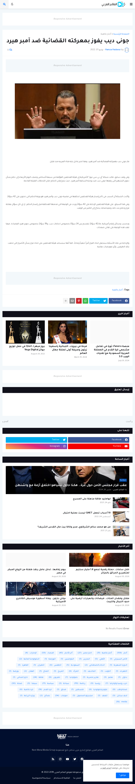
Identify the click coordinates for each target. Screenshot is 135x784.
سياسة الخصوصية (41, 778)
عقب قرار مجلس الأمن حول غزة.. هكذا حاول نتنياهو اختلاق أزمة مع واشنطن (71, 485)
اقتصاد (48, 653)
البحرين (84, 659)
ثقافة (38, 677)
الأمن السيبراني (118, 659)
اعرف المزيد (105, 768)
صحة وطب (120, 690)
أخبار (122, 653)
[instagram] (60, 759)
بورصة (14, 671)
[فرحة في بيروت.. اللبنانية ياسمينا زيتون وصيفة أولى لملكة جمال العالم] (67, 332)
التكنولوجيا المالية (29, 659)
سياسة (48, 684)
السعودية (73, 665)
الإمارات (31, 653)
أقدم (6, 422)
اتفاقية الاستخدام (62, 778)
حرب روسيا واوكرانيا (116, 684)
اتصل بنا (77, 778)
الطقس (55, 665)
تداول (122, 677)
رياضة (79, 684)
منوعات (61, 696)
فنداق (61, 690)
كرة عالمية (26, 690)
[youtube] (67, 759)
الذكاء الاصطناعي (95, 665)
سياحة (64, 684)
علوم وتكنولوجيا (98, 690)
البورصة (50, 659)
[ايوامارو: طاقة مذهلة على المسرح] (121, 502)
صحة (17, 684)
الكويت (106, 671)
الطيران (39, 665)
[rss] (53, 759)
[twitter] (75, 759)
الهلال (29, 671)
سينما (32, 684)
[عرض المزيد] (65, 301)
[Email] (72, 301)
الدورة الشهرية (118, 665)
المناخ (44, 671)
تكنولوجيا (71, 677)
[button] (131, 4)
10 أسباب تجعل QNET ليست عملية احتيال (87, 513)
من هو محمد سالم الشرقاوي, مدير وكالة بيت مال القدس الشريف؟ (74, 527)
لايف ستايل (120, 696)
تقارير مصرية (91, 677)
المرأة (74, 671)
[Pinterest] (79, 301)
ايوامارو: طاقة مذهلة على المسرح (92, 499)
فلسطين (77, 690)
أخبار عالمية (106, 34)
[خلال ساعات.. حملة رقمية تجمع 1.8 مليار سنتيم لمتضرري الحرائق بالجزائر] (99, 560)
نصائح (45, 696)
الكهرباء (121, 671)
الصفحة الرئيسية (121, 34)
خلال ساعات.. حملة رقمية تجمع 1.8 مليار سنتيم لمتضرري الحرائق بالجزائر (102, 571)
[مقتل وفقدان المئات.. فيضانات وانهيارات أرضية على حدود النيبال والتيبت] (99, 589)
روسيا (95, 684)
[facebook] (82, 759)
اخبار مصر (85, 653)
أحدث (128, 422)
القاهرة (23, 665)
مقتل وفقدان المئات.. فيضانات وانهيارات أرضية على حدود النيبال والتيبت (99, 600)
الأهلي (100, 659)
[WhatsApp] (85, 301)
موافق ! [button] (122, 775)
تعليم (108, 677)
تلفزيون (54, 677)
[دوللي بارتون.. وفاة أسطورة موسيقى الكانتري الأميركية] (36, 589)
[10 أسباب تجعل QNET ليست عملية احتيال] (121, 516)
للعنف (102, 696)
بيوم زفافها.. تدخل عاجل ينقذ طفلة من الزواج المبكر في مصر (37, 571)
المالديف (89, 671)
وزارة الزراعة (27, 696)
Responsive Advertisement (67, 19)
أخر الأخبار (65, 653)
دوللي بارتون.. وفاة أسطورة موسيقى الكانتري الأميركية (41, 600)
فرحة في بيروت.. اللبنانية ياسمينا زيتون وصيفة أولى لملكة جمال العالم (68, 350)
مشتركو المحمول (83, 696)
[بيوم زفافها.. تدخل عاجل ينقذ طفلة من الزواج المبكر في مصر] (36, 560)
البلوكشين (67, 659)
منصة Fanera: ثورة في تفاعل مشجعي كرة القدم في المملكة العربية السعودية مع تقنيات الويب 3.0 (111, 351)
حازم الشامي (20, 677)
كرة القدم (45, 690)
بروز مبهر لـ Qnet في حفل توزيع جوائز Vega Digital (27, 348)
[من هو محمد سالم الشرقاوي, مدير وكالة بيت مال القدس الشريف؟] (121, 530)
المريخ (59, 671)
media (121, 702)
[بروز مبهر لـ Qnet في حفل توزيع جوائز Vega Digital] (25, 332)
